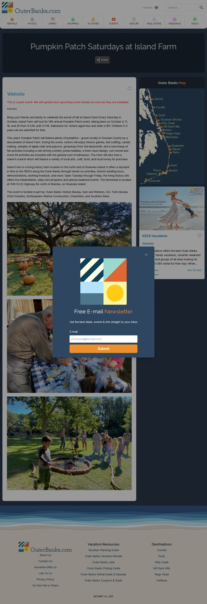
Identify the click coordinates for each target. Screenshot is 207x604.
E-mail (74, 331)
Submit (103, 348)
